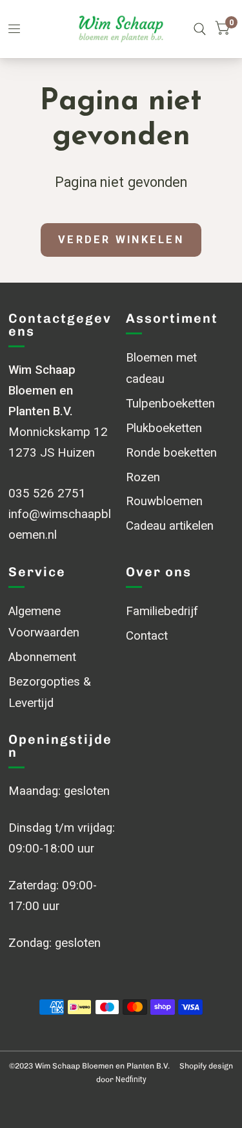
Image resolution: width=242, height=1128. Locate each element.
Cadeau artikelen (170, 526)
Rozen (143, 477)
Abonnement (42, 657)
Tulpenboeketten (170, 403)
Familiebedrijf (162, 611)
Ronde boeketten (171, 453)
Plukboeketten (164, 428)
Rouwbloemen (164, 501)
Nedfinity (131, 1079)
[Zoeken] (199, 29)
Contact (147, 636)
